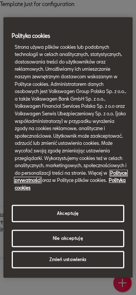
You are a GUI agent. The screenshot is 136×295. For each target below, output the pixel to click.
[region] (68, 147)
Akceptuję (68, 213)
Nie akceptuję (68, 238)
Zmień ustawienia (68, 259)
